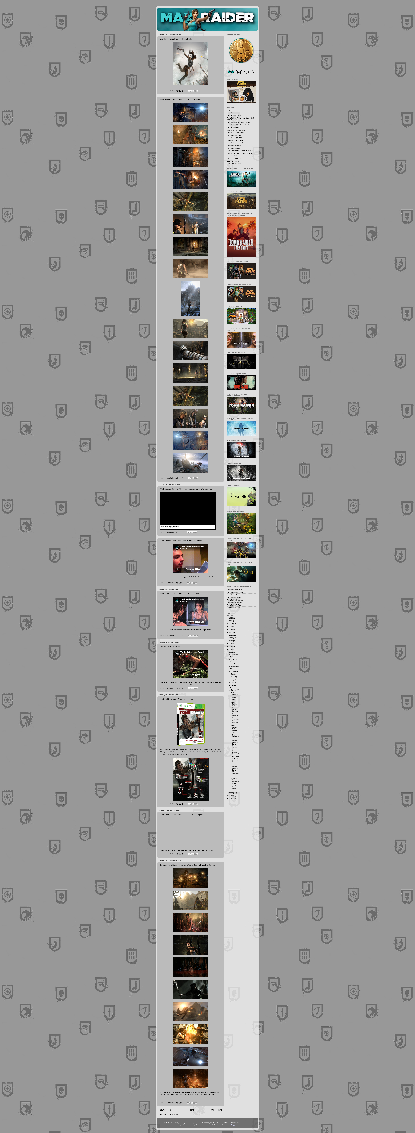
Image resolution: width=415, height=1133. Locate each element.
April (233, 682)
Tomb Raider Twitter (234, 597)
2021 (231, 632)
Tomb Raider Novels (234, 148)
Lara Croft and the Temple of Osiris (239, 151)
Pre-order (202, 1094)
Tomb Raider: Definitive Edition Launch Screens (180, 99)
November (234, 659)
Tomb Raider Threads (234, 602)
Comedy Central (171, 528)
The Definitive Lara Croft (170, 646)
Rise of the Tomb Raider (235, 132)
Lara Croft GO (232, 156)
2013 (231, 793)
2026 (231, 618)
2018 (231, 641)
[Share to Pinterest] (197, 91)
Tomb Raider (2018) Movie (236, 138)
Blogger (233, 1125)
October (234, 664)
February (234, 685)
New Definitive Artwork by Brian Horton (176, 39)
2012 (231, 796)
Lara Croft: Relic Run (234, 158)
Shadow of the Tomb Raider (236, 130)
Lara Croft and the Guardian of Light (239, 153)
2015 (231, 649)
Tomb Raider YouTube (234, 595)
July (232, 674)
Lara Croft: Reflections (234, 164)
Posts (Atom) (173, 1114)
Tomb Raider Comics (234, 145)
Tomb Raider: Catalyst (234, 115)
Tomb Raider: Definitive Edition (169, 526)
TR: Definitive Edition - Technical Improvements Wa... (235, 718)
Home (191, 1110)
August (233, 671)
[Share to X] (193, 91)
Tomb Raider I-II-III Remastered (238, 125)
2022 (231, 629)
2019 (231, 638)
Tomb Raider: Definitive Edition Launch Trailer (179, 594)
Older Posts (216, 1110)
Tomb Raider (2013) (234, 135)
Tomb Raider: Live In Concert (237, 143)
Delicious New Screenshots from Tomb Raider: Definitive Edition (187, 865)
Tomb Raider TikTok (234, 605)
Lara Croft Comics (233, 161)
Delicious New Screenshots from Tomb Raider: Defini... (235, 783)
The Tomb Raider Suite (235, 140)
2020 (231, 635)
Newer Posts (165, 1110)
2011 (231, 798)
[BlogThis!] (191, 91)
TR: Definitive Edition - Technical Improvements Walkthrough (186, 489)
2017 (231, 643)
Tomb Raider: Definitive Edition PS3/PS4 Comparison (183, 815)
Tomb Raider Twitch (234, 607)
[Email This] (189, 91)
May (232, 680)
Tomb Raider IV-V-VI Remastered (238, 122)
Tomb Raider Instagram (235, 600)
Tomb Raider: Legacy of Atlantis (238, 113)
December (234, 654)
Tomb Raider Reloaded (235, 127)
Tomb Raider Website (234, 589)
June (233, 677)
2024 (231, 624)
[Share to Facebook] (195, 91)
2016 (231, 646)
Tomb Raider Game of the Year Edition (176, 699)
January (234, 690)
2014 (231, 652)
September (235, 666)
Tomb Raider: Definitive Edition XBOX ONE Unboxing (183, 541)
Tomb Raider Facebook (235, 592)
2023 (231, 626)
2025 (231, 621)
